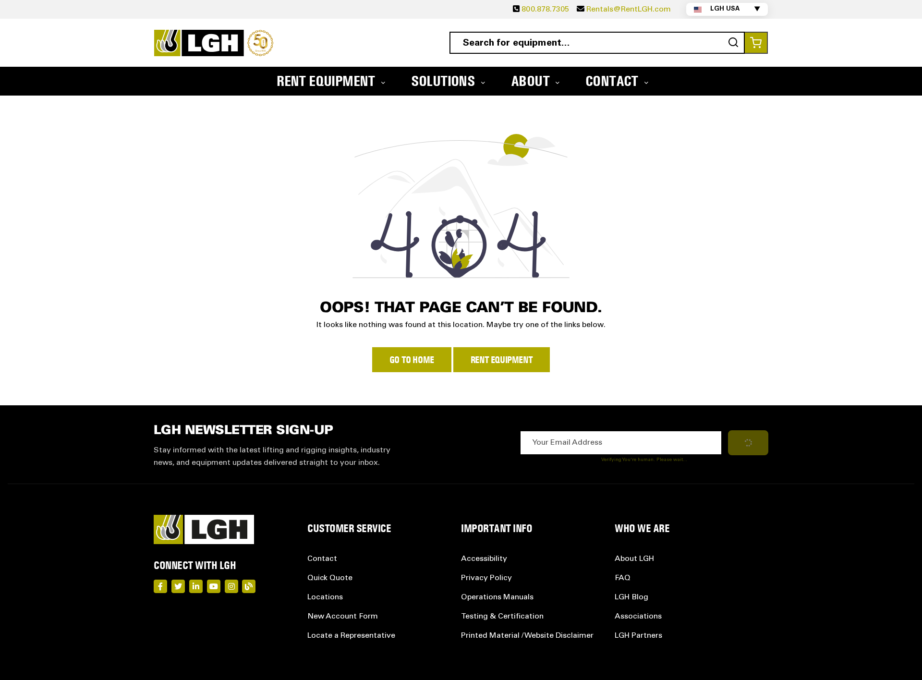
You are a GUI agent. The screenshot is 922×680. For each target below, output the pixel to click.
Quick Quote (329, 578)
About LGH (634, 559)
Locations (325, 597)
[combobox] (597, 43)
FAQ (623, 578)
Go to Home (411, 359)
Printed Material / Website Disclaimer (527, 636)
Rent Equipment (502, 359)
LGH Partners (638, 636)
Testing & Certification (502, 616)
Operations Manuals (497, 597)
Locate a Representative (351, 636)
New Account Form (342, 616)
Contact (322, 559)
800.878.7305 (545, 9)
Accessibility (484, 559)
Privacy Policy (486, 578)
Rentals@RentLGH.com (628, 9)
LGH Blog (631, 597)
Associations (638, 616)
